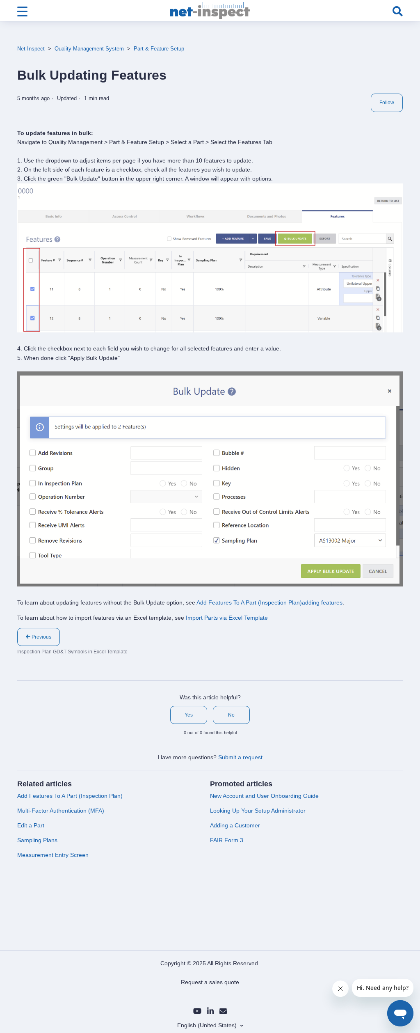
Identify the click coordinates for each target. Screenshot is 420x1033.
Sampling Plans (37, 840)
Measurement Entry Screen (53, 855)
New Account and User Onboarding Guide (264, 796)
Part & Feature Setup (159, 49)
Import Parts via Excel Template (227, 617)
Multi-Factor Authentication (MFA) (60, 810)
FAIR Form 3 (226, 840)
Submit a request (240, 757)
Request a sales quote (210, 982)
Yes (189, 715)
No (231, 715)
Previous (40, 637)
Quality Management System (89, 49)
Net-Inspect (31, 49)
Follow (386, 102)
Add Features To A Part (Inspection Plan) (70, 796)
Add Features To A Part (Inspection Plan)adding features (269, 602)
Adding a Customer (235, 825)
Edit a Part (30, 825)
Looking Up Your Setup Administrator (258, 810)
